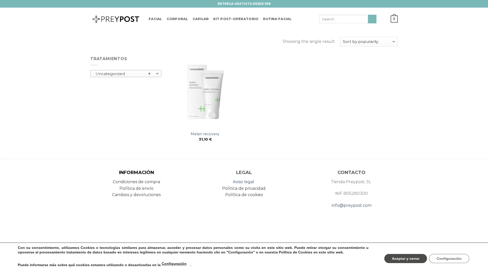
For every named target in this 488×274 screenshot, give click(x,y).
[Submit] (372, 19)
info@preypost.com (352, 205)
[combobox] (125, 73)
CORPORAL (177, 19)
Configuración (174, 264)
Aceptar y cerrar (405, 258)
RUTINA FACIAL (277, 19)
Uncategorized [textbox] (123, 73)
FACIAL (155, 19)
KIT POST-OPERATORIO (235, 19)
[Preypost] (115, 19)
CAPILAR (201, 19)
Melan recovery (205, 134)
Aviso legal (243, 181)
